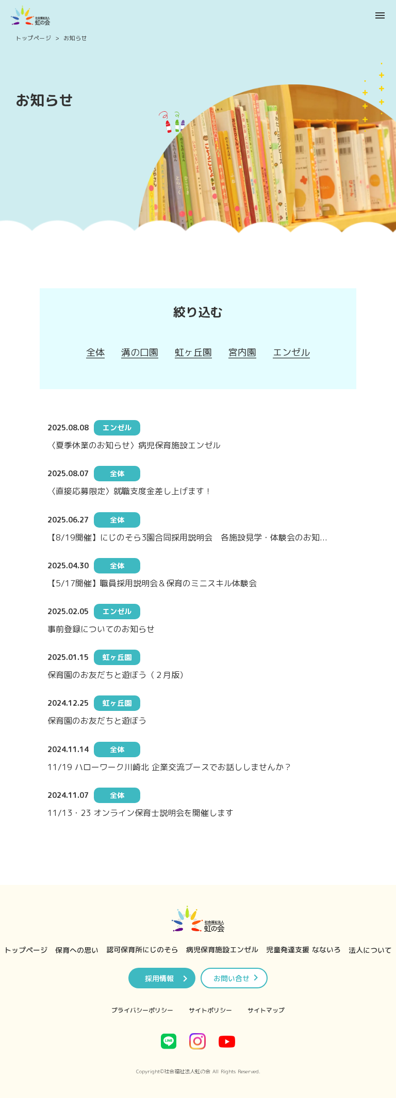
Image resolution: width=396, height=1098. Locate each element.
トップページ (33, 38)
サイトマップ (266, 1010)
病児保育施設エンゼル (222, 949)
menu (380, 15)
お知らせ (75, 38)
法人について (370, 950)
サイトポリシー (210, 1010)
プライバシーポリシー (142, 1010)
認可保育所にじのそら (142, 949)
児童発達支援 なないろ (303, 949)
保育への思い (76, 950)
